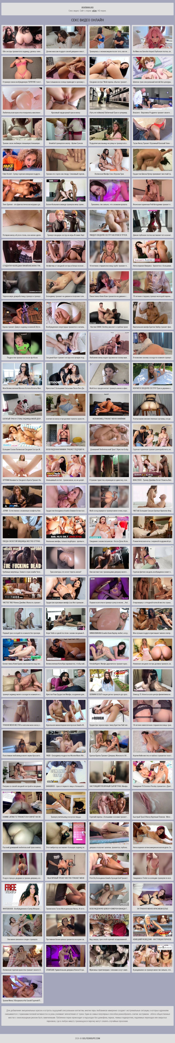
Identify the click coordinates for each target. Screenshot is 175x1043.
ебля (94, 10)
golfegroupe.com (91, 1038)
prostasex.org (87, 7)
